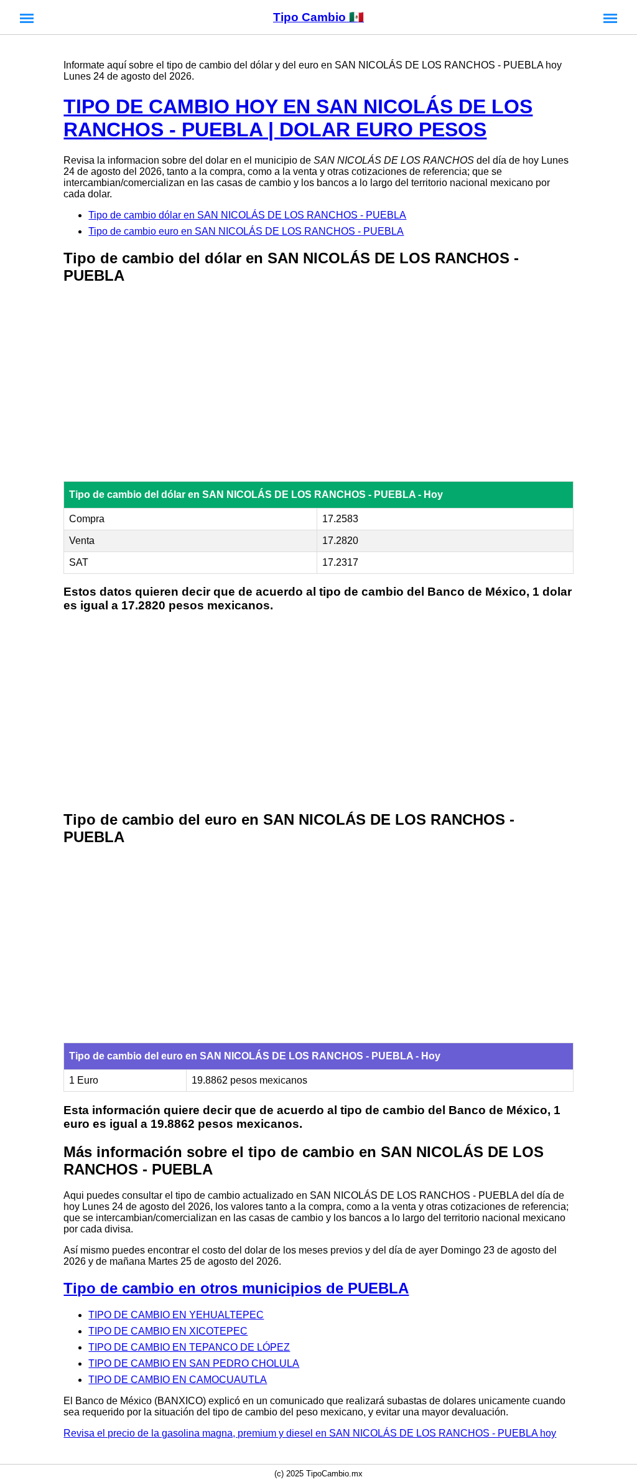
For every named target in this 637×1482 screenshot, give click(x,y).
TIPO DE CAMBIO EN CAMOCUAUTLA (177, 1379)
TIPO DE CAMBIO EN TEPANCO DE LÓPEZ (189, 1347)
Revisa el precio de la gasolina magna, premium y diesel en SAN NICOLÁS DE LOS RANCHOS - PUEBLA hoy (309, 1433)
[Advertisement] (318, 384)
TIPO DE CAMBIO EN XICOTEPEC (168, 1331)
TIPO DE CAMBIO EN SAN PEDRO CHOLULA (193, 1363)
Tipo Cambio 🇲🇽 (318, 17)
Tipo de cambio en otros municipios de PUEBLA (236, 1288)
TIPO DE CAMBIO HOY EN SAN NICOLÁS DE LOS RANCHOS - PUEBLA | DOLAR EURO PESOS (297, 118)
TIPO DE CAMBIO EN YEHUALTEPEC (176, 1315)
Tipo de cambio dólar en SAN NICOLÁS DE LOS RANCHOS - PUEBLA (247, 215)
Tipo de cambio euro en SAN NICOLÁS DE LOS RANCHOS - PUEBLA (246, 231)
